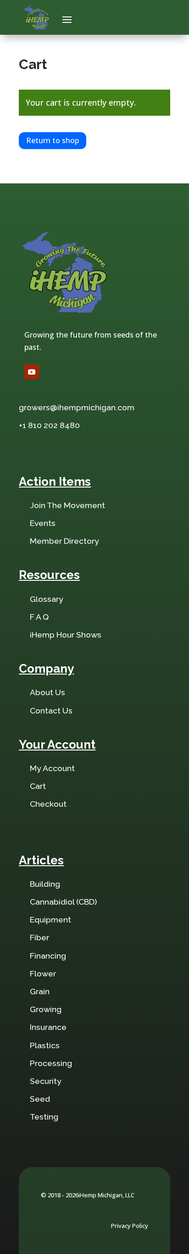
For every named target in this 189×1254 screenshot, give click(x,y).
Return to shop (52, 140)
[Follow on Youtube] (31, 371)
